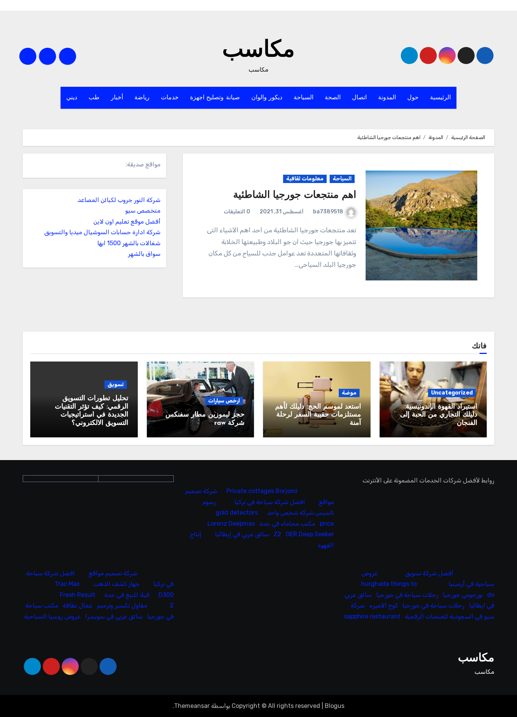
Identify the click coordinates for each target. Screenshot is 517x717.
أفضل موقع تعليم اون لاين (126, 221)
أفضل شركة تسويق (429, 573)
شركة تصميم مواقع (113, 573)
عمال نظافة (77, 605)
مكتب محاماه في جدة (288, 523)
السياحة (303, 98)
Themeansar (192, 705)
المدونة (387, 98)
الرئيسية (440, 98)
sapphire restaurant (372, 616)
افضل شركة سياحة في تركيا (270, 501)
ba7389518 (328, 211)
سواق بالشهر (144, 253)
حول (413, 98)
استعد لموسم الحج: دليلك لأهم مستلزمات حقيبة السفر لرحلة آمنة (318, 415)
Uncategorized (452, 393)
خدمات (170, 98)
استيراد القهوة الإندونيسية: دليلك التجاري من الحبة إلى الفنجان (438, 415)
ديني (71, 98)
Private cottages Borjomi (262, 491)
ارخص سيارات (224, 401)
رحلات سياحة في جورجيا (407, 594)
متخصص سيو (142, 210)
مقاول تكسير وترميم (122, 605)
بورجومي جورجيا (463, 594)
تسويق (115, 384)
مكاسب (258, 50)
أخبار (117, 98)
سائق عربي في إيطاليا (242, 534)
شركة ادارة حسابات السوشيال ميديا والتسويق (102, 232)
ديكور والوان (267, 98)
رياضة (141, 98)
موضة (349, 393)
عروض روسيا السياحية (52, 616)
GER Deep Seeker (310, 534)
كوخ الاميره (383, 605)
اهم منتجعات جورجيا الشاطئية (294, 195)
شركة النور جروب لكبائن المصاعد (119, 200)
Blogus (334, 705)
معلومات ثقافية (305, 178)
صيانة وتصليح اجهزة (215, 98)
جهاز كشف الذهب (116, 583)
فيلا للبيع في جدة (126, 594)
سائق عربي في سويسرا (114, 616)
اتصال (359, 98)
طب (94, 98)
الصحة (333, 98)
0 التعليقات (237, 211)
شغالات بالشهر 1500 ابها (128, 243)
